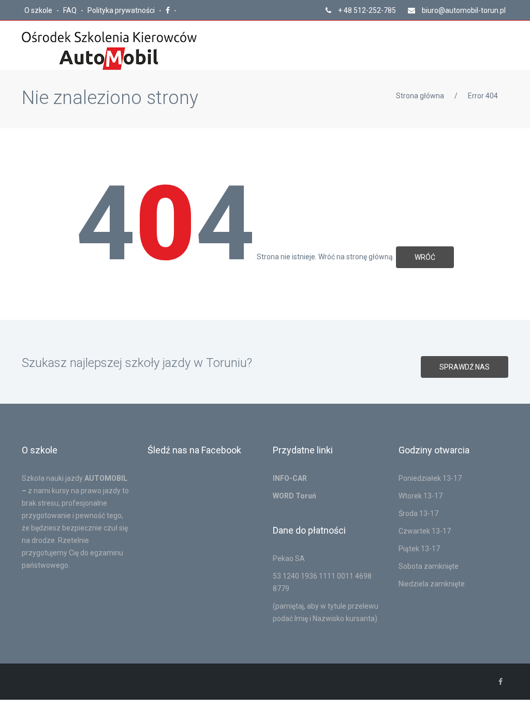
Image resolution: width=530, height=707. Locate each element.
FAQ (70, 10)
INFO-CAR (290, 478)
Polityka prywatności (121, 10)
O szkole (39, 10)
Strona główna (420, 96)
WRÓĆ (425, 257)
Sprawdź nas (464, 367)
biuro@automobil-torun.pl (463, 10)
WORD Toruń (294, 496)
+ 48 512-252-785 (366, 10)
